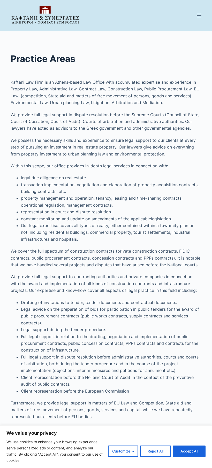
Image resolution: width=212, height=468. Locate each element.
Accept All (189, 451)
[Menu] (199, 15)
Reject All (155, 451)
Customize (121, 451)
